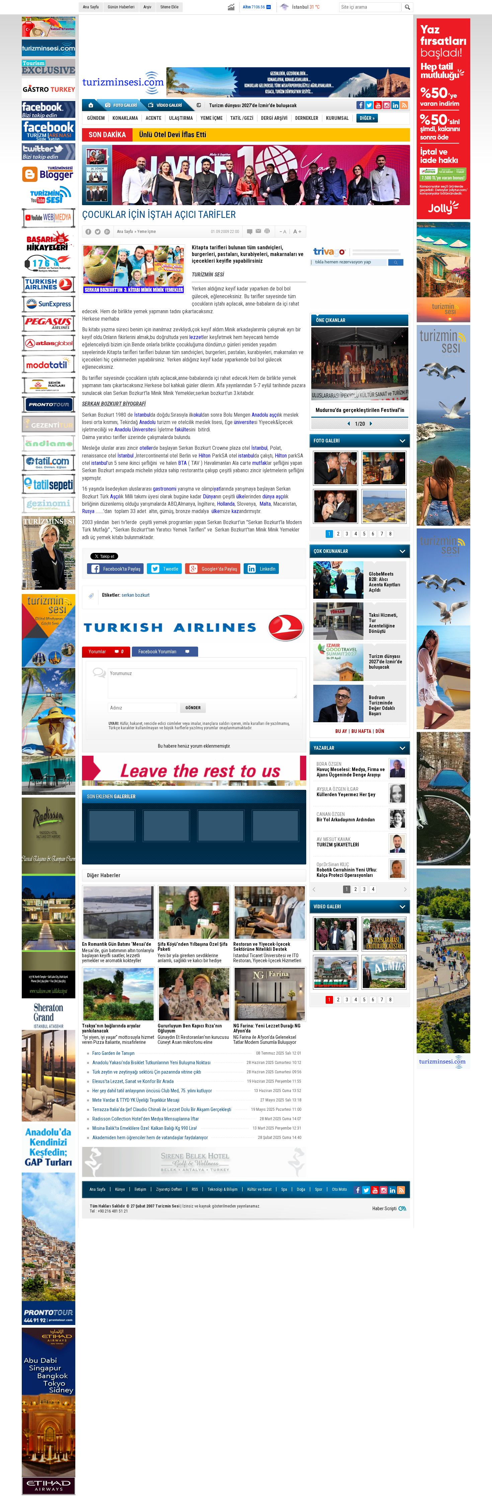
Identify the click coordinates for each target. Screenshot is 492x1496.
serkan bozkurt (135, 595)
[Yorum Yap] (250, 232)
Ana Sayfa (91, 7)
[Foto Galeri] (122, 105)
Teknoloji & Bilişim (223, 1189)
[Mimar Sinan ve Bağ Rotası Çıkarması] (335, 934)
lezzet (196, 337)
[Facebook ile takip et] (360, 105)
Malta (265, 504)
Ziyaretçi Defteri (169, 1189)
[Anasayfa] (91, 105)
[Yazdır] (267, 232)
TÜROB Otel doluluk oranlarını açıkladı (360, 410)
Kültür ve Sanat (259, 1189)
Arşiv (147, 7)
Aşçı (114, 496)
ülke (240, 496)
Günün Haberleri (121, 7)
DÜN (380, 731)
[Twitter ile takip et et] (369, 105)
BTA (182, 463)
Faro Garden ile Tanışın (113, 1053)
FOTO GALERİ (327, 440)
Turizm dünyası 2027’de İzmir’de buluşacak (385, 662)
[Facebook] (88, 232)
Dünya (209, 496)
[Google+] (107, 232)
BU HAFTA (361, 731)
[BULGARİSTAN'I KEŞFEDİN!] (335, 972)
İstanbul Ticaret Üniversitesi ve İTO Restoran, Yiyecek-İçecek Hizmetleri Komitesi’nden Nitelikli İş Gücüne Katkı (269, 952)
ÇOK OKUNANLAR (331, 551)
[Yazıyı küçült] (282, 232)
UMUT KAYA (342, 845)
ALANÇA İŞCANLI (345, 820)
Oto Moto (339, 1189)
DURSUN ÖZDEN (350, 870)
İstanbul (142, 415)
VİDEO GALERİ (327, 906)
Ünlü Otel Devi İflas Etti (172, 135)
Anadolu (260, 415)
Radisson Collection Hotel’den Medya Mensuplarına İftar (145, 1118)
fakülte (182, 429)
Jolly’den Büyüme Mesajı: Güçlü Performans (255, 105)
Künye (120, 1189)
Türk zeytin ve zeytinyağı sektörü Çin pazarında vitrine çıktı (146, 1072)
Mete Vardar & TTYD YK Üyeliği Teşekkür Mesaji (135, 1100)
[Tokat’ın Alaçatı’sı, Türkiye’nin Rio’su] (384, 972)
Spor (318, 1189)
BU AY (341, 731)
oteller (145, 448)
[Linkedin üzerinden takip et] (395, 105)
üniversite (244, 422)
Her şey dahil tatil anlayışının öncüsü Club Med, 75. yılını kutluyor (152, 1090)
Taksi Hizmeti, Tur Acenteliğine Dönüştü (383, 623)
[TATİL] (384, 506)
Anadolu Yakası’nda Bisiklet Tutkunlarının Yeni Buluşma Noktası (151, 1062)
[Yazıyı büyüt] (297, 232)
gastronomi (164, 489)
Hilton (204, 455)
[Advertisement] (246, 40)
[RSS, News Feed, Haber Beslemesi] (404, 105)
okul (197, 415)
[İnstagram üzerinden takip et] (387, 105)
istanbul (246, 455)
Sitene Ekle (169, 7)
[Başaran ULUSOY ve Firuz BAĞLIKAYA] (335, 468)
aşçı (273, 415)
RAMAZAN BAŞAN (337, 766)
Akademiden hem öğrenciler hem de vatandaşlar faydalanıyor (150, 1137)
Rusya (89, 511)
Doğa (301, 1189)
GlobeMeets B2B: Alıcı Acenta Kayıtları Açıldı (384, 582)
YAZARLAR (324, 748)
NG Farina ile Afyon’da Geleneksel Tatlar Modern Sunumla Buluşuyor (267, 1034)
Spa (284, 1189)
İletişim (140, 1189)
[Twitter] (98, 232)
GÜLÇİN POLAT (345, 791)
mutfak (259, 463)
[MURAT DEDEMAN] (335, 506)
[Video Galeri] (165, 105)
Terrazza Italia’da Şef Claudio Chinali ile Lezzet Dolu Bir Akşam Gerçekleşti (161, 1109)
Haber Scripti (385, 1208)
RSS (195, 1189)
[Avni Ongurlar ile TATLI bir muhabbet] (384, 468)
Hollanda (226, 504)
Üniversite (142, 429)
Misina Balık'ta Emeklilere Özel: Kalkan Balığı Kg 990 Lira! (144, 1128)
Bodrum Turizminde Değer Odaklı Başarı (382, 705)
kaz (235, 511)
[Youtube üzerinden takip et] (378, 105)
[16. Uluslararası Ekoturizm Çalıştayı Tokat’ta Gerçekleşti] (384, 934)
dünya (268, 496)
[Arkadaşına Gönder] (259, 232)
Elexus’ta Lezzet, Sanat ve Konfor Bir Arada (133, 1081)
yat (217, 489)
